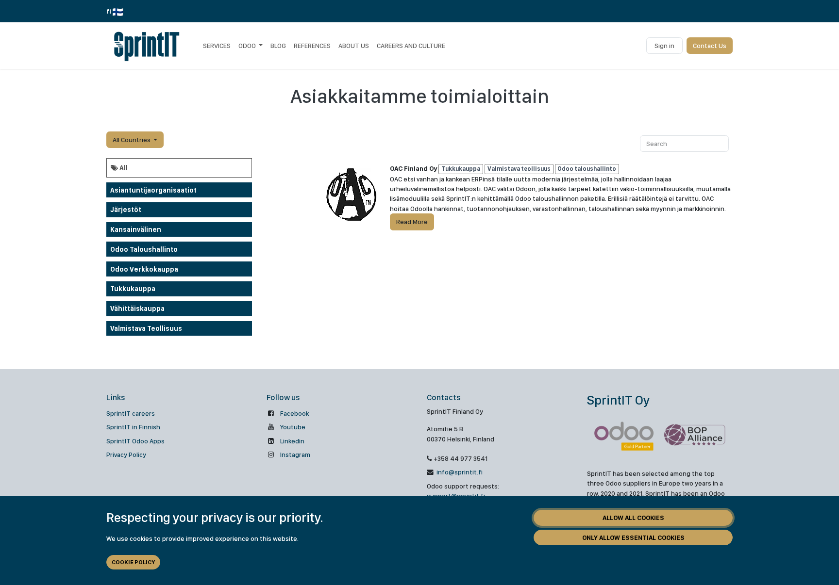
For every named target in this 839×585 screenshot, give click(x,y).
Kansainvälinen (135, 229)
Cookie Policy (133, 562)
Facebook (294, 413)
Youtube (292, 427)
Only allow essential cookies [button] (633, 537)
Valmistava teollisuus (146, 328)
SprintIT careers (130, 413)
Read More (412, 222)
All (123, 168)
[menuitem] (217, 45)
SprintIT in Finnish (133, 427)
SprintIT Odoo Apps (135, 441)
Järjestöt (125, 209)
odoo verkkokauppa (144, 269)
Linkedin (292, 441)
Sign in (664, 45)
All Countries (132, 140)
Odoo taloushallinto (144, 249)
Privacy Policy (126, 454)
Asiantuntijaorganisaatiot (153, 190)
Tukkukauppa (132, 288)
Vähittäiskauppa (137, 308)
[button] (135, 139)
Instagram (295, 454)
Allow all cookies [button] (633, 517)
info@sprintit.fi (459, 472)
